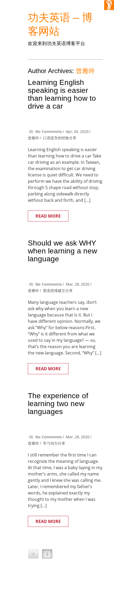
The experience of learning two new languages (58, 404)
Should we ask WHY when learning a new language (62, 251)
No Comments (48, 131)
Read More (48, 216)
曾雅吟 (85, 70)
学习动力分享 (54, 443)
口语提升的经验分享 (59, 137)
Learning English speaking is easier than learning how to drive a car (62, 94)
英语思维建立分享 (58, 290)
